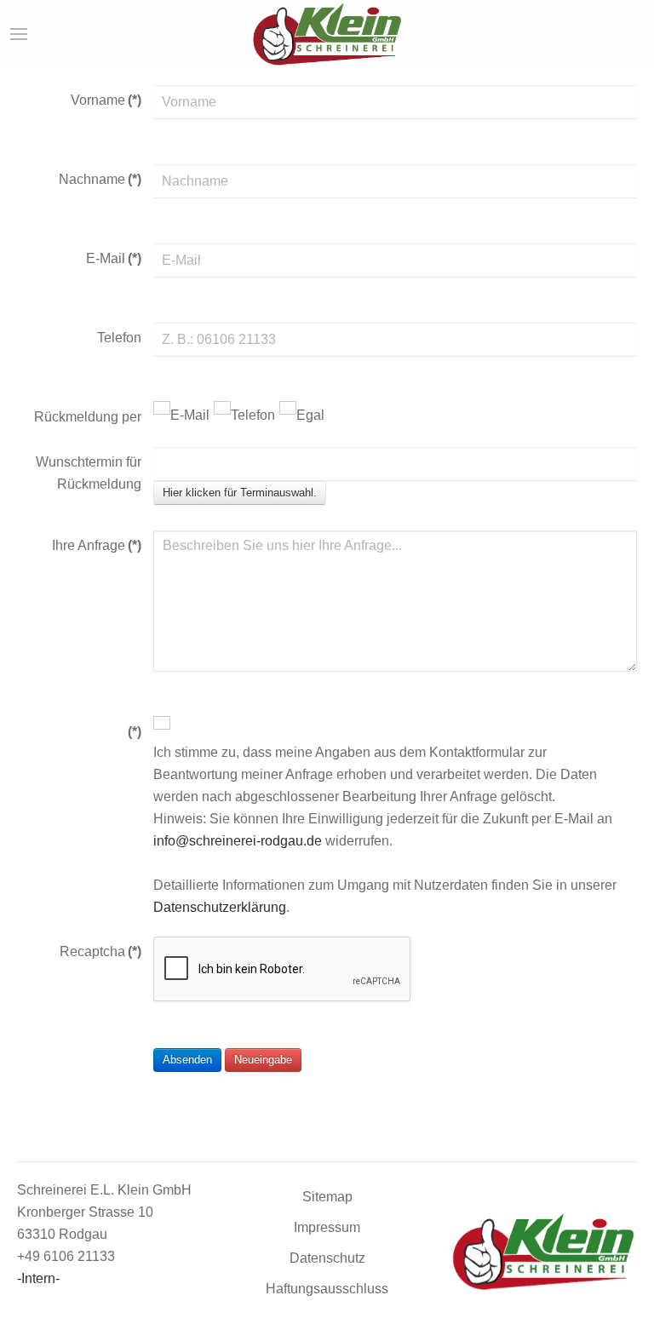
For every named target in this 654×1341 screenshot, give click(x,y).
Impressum (327, 1227)
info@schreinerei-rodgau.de (237, 841)
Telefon (253, 415)
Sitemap (327, 1196)
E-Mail (189, 415)
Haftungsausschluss (327, 1288)
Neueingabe (263, 1059)
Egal (310, 415)
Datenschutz (327, 1258)
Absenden (187, 1059)
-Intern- (38, 1278)
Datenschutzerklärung (219, 907)
